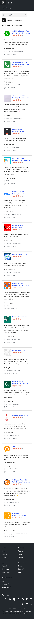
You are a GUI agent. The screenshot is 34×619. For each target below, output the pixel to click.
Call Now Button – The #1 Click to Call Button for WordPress (20, 32)
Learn (3, 563)
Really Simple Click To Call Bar (18, 130)
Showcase (21, 548)
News (3, 551)
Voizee (14, 446)
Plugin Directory (6, 8)
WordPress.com (8, 578)
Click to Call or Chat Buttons (17, 226)
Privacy (4, 557)
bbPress (5, 584)
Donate (21, 569)
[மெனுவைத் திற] (31, 2)
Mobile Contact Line (19, 254)
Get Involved (22, 563)
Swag (20, 572)
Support (4, 566)
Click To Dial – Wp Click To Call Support (20, 383)
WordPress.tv (7, 572)
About (4, 548)
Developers (5, 569)
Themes (20, 551)
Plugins (20, 554)
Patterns (20, 557)
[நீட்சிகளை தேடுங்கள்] (25, 15)
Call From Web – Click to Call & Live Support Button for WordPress (20, 481)
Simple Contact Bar (19, 317)
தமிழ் (7, 595)
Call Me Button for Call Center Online (19, 514)
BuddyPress (6, 587)
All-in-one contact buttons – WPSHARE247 (21, 159)
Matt (4, 581)
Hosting (4, 554)
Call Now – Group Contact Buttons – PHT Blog (20, 284)
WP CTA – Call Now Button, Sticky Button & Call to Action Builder (20, 193)
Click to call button (19, 350)
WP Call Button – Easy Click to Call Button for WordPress (20, 63)
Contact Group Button (20, 415)
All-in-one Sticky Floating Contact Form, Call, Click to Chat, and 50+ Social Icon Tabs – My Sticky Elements (20, 97)
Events (20, 566)
